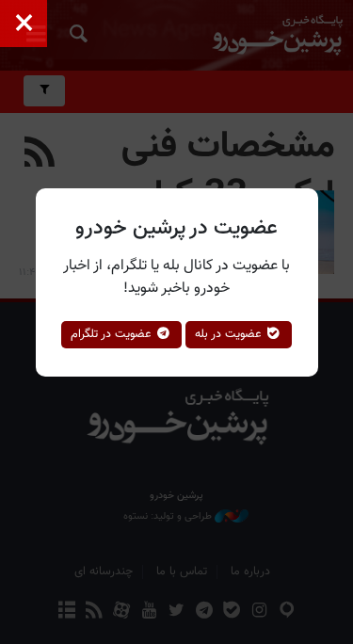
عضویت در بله (230, 334)
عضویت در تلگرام (113, 334)
